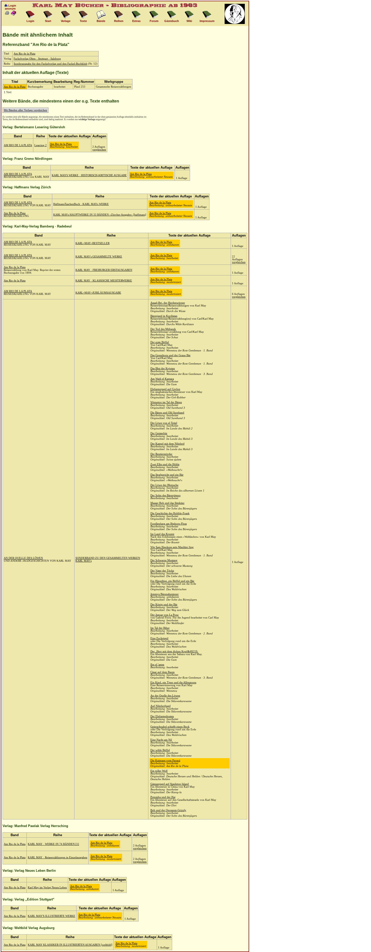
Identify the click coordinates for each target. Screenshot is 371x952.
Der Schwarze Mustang (163, 560)
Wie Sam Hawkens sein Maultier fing (172, 547)
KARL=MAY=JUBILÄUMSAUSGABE (98, 292)
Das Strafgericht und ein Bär (166, 474)
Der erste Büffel (159, 342)
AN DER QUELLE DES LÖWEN (23, 558)
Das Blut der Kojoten (162, 368)
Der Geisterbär (158, 433)
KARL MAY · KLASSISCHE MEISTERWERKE (103, 280)
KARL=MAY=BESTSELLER (92, 243)
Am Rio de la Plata (24, 53)
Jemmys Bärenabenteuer (164, 594)
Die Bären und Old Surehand (167, 412)
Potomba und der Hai (162, 797)
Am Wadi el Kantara (162, 378)
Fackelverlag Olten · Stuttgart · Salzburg (37, 58)
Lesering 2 (40, 145)
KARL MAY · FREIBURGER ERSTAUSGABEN (103, 270)
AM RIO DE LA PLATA (18, 145)
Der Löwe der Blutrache (164, 485)
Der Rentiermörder (161, 454)
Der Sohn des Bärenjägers (165, 495)
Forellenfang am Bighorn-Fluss (168, 523)
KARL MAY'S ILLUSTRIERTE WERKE (51, 916)
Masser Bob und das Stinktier (167, 503)
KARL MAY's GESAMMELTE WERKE (98, 256)
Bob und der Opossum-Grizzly (168, 810)
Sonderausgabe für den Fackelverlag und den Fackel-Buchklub (50, 63)
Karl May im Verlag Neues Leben (47, 887)
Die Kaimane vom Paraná (165, 760)
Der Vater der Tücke (162, 570)
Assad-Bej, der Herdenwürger (167, 302)
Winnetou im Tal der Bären (166, 402)
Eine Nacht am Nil (161, 739)
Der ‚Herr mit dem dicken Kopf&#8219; (174, 651)
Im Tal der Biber (160, 628)
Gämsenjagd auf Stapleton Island (169, 784)
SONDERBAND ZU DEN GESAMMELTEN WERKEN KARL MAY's (107, 559)
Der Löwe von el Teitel (163, 423)
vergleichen (99, 149)
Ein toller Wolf (159, 770)
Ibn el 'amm (157, 664)
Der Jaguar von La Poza (164, 614)
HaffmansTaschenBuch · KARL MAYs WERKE (81, 204)
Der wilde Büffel (160, 750)
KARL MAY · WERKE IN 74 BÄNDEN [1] (53, 844)
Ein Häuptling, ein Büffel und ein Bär (172, 581)
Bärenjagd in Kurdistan (163, 316)
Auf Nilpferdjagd (160, 706)
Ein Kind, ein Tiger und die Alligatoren (173, 682)
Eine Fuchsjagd (159, 638)
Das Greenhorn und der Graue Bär (170, 355)
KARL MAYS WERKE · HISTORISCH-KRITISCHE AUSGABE (89, 175)
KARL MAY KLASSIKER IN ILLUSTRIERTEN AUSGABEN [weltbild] (70, 944)
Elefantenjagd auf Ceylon (165, 389)
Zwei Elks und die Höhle (164, 464)
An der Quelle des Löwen (165, 695)
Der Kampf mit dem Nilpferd (167, 443)
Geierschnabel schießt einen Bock (170, 726)
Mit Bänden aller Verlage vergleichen (25, 110)
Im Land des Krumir (162, 534)
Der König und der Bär (163, 604)
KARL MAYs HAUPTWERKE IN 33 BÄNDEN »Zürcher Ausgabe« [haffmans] (99, 214)
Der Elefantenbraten (162, 716)
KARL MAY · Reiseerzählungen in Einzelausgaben (57, 857)
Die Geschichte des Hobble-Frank (170, 513)
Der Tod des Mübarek (163, 329)
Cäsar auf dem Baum (162, 672)
